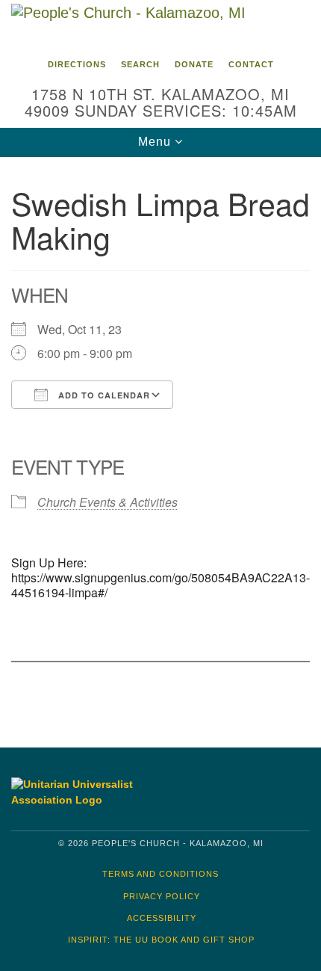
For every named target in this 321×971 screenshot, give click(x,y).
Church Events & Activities (107, 502)
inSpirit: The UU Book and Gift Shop (161, 939)
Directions (77, 64)
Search (140, 64)
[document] (160, 441)
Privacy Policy (161, 896)
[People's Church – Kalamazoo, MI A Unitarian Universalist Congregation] (160, 25)
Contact (251, 64)
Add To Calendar (102, 395)
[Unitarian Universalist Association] (81, 792)
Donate (194, 64)
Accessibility (161, 917)
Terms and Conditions (160, 873)
